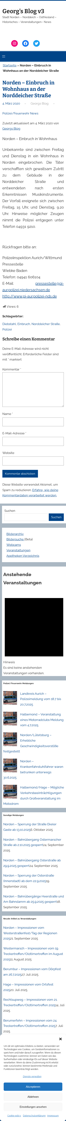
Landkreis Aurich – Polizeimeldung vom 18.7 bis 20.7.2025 (40, 699)
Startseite (9, 65)
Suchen (9, 511)
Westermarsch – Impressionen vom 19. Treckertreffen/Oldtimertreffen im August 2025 (33, 953)
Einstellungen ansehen (33, 1106)
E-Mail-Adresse (14, 433)
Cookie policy (14, 1115)
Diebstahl (9, 324)
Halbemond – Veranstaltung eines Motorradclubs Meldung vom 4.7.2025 (42, 719)
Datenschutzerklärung (34, 1115)
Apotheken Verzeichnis (22, 556)
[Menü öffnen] (3, 56)
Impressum (53, 1115)
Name (7, 414)
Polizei (7, 329)
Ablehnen (33, 1096)
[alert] (34, 633)
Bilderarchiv (15, 534)
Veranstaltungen (18, 550)
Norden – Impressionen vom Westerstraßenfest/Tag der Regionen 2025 (30, 933)
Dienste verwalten (32, 1076)
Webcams (13, 545)
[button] (60, 1039)
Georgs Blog (11, 128)
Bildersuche (15, 539)
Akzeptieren (33, 1086)
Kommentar (11, 369)
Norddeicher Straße (46, 324)
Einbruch (23, 324)
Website (8, 453)
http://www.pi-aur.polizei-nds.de (29, 296)
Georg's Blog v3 (23, 11)
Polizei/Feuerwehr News (20, 113)
